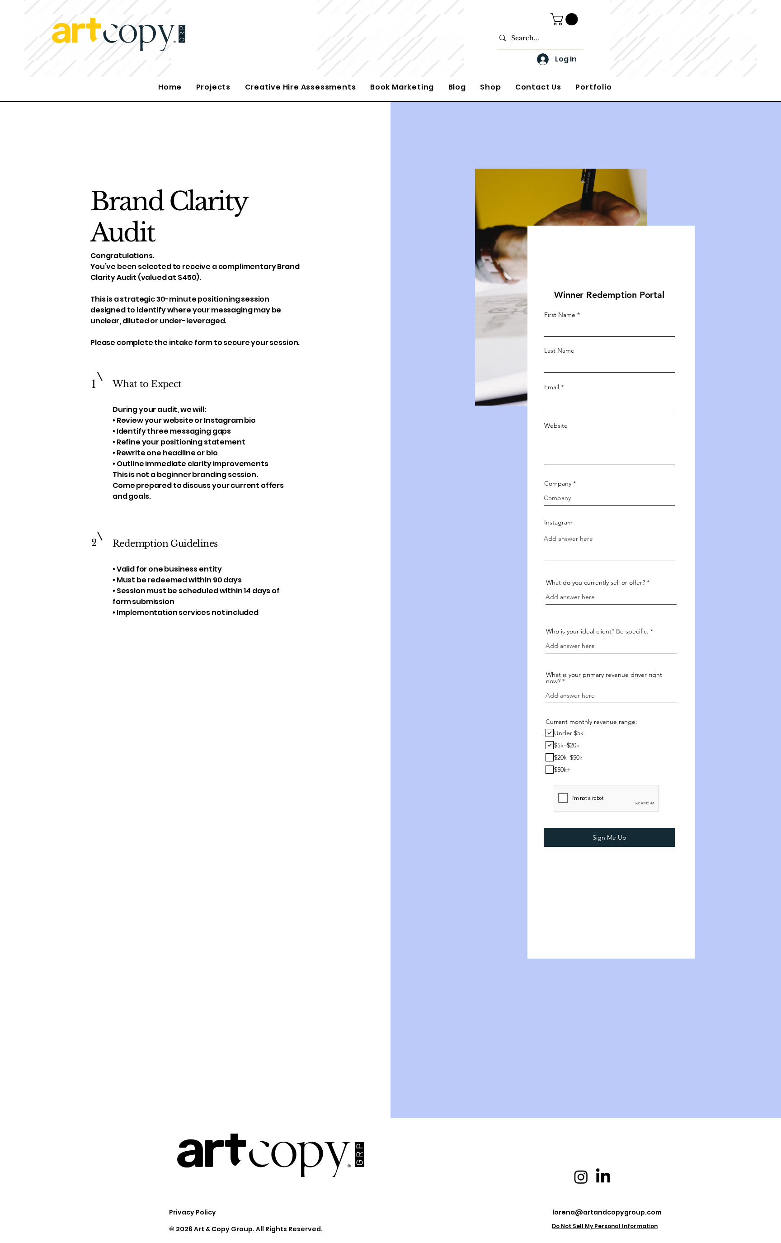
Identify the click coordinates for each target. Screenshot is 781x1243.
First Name (559, 315)
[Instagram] (581, 1177)
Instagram (558, 522)
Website (556, 425)
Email (551, 387)
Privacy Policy (192, 1212)
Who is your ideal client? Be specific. (597, 631)
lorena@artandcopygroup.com (607, 1212)
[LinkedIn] (603, 1177)
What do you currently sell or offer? (595, 582)
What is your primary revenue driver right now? (604, 677)
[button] (565, 19)
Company (557, 483)
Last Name (559, 350)
